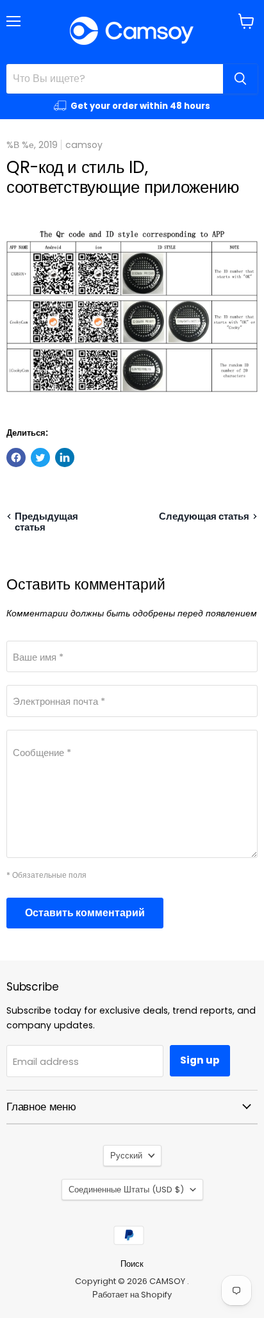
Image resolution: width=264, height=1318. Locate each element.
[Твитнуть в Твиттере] (40, 457)
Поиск (132, 1264)
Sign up (200, 1060)
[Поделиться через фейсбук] (16, 457)
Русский (126, 1155)
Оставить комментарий (85, 912)
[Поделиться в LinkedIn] (64, 457)
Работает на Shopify (132, 1295)
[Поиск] (240, 79)
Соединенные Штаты (126, 1189)
